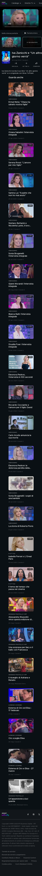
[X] (39, 814)
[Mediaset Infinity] (4, 3)
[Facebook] (28, 814)
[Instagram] (34, 814)
